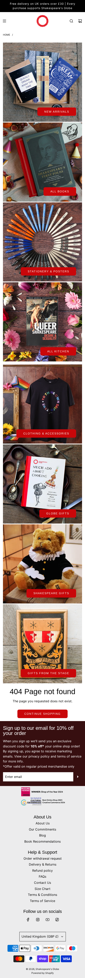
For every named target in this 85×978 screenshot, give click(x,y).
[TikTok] (57, 919)
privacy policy (39, 756)
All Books (59, 191)
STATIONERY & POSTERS (48, 271)
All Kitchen (58, 351)
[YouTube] (47, 919)
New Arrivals (56, 111)
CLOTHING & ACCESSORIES (46, 433)
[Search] (71, 21)
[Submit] (77, 776)
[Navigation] (4, 21)
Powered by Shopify (42, 972)
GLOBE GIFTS (57, 513)
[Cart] (80, 21)
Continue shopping (42, 713)
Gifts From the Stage (48, 673)
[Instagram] (37, 919)
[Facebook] (28, 919)
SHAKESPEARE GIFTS (51, 593)
